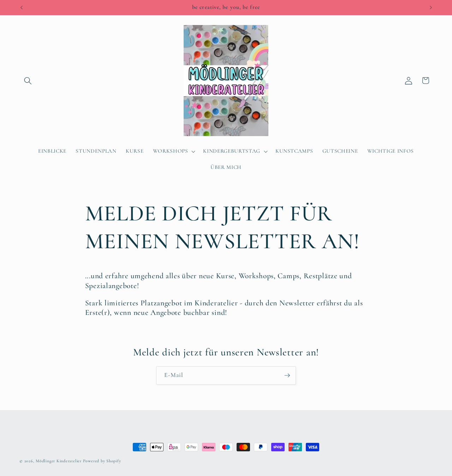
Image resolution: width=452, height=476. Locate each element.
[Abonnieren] (287, 375)
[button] (27, 80)
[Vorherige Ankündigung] (21, 7)
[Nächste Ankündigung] (431, 7)
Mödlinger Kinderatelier (59, 460)
